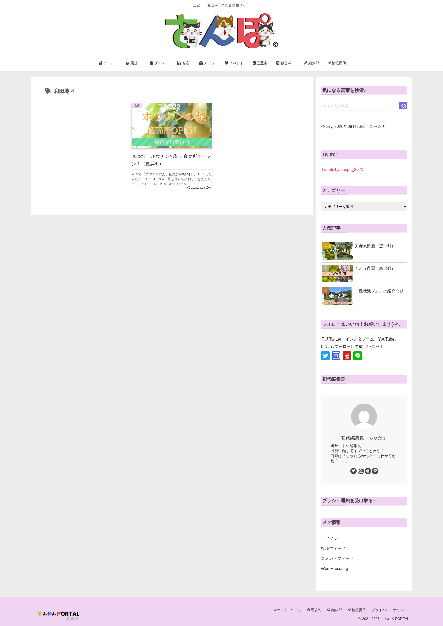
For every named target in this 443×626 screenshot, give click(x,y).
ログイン (329, 539)
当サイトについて (287, 610)
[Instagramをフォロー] (336, 355)
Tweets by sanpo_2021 (342, 169)
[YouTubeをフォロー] (347, 355)
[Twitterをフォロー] (325, 355)
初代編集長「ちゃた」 (364, 437)
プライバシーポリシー (389, 610)
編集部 (336, 610)
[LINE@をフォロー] (357, 355)
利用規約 (314, 610)
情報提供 (358, 610)
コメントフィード (337, 558)
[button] (403, 105)
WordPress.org (334, 568)
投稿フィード (333, 548)
